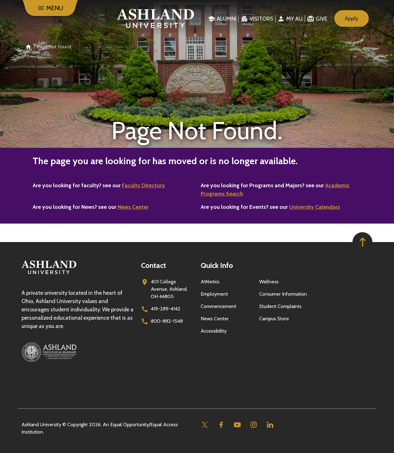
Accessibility (214, 331)
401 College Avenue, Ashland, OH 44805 (169, 289)
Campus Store (274, 319)
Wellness (269, 282)
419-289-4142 (165, 309)
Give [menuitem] (321, 18)
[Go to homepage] (49, 274)
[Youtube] (237, 425)
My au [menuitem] (294, 18)
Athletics (210, 282)
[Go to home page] (155, 18)
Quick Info (217, 265)
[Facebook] (221, 425)
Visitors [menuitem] (261, 18)
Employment (214, 294)
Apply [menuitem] (351, 18)
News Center (133, 207)
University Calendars (314, 207)
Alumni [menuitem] (226, 18)
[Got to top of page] (362, 242)
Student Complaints (280, 306)
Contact (153, 265)
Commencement (218, 306)
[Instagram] (253, 425)
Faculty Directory (143, 185)
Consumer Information (283, 294)
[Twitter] (204, 425)
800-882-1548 (167, 321)
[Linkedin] (270, 425)
